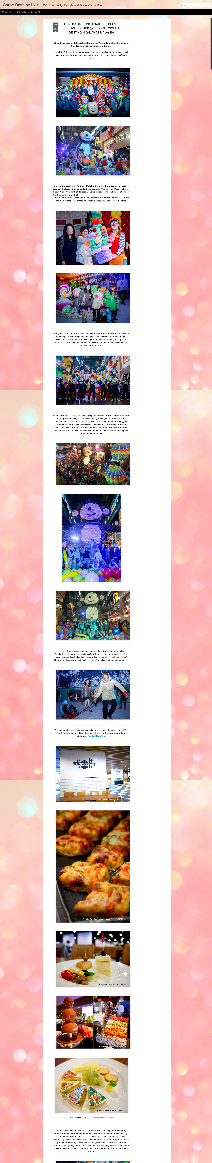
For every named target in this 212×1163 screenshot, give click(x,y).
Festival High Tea (96, 736)
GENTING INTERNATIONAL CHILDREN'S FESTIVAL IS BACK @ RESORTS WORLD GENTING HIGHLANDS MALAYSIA (91, 28)
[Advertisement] (145, 68)
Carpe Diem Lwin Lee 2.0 (28, 11)
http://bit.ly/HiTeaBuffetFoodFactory (98, 1117)
